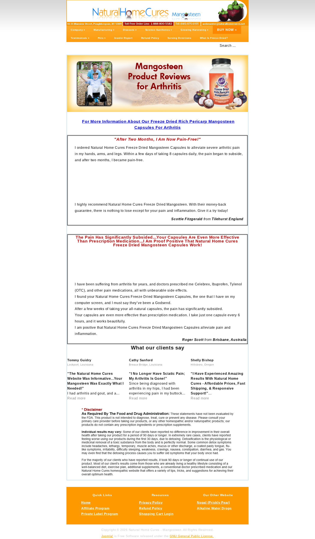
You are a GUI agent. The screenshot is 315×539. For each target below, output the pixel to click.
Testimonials (80, 38)
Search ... (228, 45)
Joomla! (107, 536)
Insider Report (123, 38)
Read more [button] (76, 398)
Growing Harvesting (194, 30)
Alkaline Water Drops (214, 508)
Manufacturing (104, 30)
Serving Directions (179, 38)
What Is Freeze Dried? (214, 38)
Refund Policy (150, 38)
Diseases (130, 30)
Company (78, 30)
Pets (102, 38)
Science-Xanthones (158, 30)
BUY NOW (227, 30)
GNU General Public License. (192, 536)
